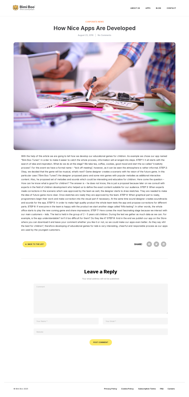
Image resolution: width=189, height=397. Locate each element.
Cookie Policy (127, 389)
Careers (171, 389)
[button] (149, 244)
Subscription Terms (147, 389)
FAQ (161, 389)
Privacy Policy (110, 389)
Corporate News (94, 22)
